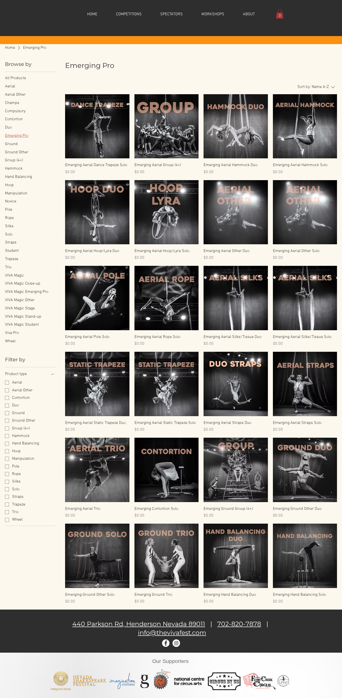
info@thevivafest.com (172, 632)
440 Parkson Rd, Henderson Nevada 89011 (138, 624)
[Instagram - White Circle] (176, 643)
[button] (129, 14)
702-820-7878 (239, 624)
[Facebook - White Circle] (165, 643)
